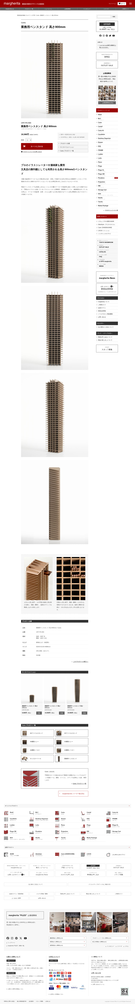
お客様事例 (67, 9)
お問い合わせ (102, 317)
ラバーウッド (101, 186)
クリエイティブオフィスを (99, 884)
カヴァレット (101, 135)
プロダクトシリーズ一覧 (111, 210)
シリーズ (106, 9)
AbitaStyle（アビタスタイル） (107, 224)
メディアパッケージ (103, 206)
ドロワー (100, 143)
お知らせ (47, 1001)
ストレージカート (102, 190)
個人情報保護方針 (21, 1001)
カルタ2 (100, 127)
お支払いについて (54, 956)
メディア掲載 (102, 265)
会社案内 (31, 1001)
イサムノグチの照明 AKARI (106, 221)
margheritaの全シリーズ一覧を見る (73, 793)
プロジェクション (102, 182)
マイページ (112, 3)
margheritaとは (10, 9)
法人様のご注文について (35, 884)
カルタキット (101, 131)
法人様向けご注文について (106, 327)
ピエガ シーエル (101, 170)
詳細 (39, 713)
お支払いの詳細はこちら (56, 994)
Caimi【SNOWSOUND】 (105, 227)
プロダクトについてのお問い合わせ (32, 151)
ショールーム (48, 9)
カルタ (100, 123)
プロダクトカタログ (104, 251)
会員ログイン (102, 308)
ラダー (100, 154)
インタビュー (86, 9)
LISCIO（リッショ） (104, 230)
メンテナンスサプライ (104, 233)
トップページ (11, 942)
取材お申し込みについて (105, 337)
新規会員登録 (102, 311)
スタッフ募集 (39, 1001)
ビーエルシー (101, 119)
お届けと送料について (13, 956)
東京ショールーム (106, 241)
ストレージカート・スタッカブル (105, 194)
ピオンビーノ (101, 178)
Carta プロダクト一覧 (67, 151)
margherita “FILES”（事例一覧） (16, 945)
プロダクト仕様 (65, 143)
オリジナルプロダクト (11, 806)
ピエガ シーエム (101, 174)
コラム (126, 946)
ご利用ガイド (125, 9)
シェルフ (100, 115)
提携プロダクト (9, 847)
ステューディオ (101, 198)
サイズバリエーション (67, 147)
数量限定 (104, 246)
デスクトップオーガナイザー (104, 139)
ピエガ (100, 166)
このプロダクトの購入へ (80, 661)
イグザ (99, 147)
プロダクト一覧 (29, 9)
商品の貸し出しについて (105, 340)
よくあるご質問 (103, 255)
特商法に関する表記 (9, 1001)
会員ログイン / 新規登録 (16, 894)
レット (100, 158)
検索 (114, 16)
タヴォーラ (100, 202)
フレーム (100, 150)
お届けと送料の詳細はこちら (15, 989)
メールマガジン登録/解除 (105, 314)
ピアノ (100, 162)
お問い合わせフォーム (98, 984)
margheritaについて (103, 301)
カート (123, 3)
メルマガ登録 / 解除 (42, 894)
